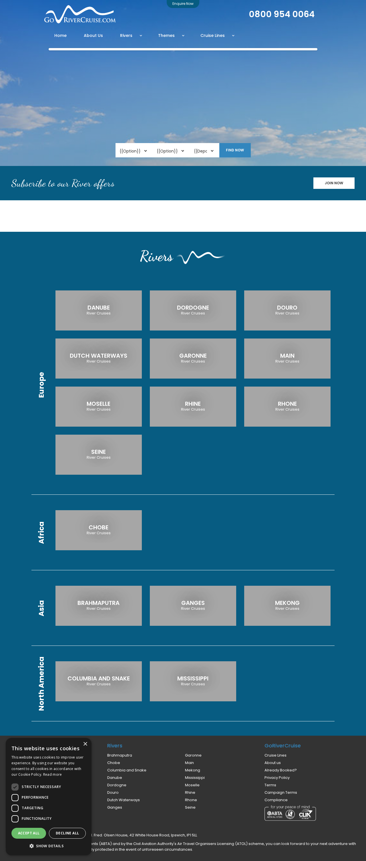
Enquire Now (183, 3)
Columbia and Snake (126, 770)
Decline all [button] (67, 833)
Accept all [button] (29, 833)
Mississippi (195, 777)
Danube (114, 777)
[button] (131, 35)
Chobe (113, 762)
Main (189, 762)
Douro (113, 792)
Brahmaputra (119, 755)
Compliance (276, 800)
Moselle (192, 785)
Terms (270, 785)
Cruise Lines (275, 755)
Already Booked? (280, 770)
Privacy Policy (277, 777)
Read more (52, 774)
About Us (93, 35)
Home (60, 35)
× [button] (85, 744)
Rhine (190, 792)
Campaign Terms (280, 792)
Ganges (114, 807)
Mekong (192, 770)
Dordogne (116, 785)
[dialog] (49, 796)
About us (272, 762)
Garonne (193, 755)
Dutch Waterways (123, 800)
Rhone (191, 800)
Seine (190, 807)
